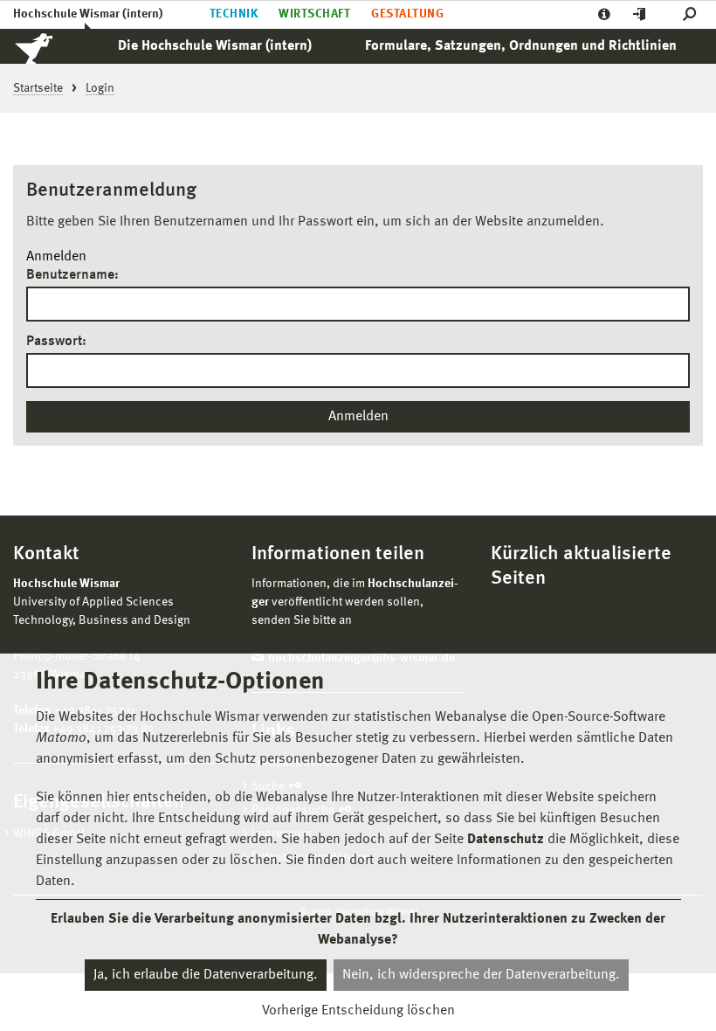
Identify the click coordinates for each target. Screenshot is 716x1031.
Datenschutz (505, 840)
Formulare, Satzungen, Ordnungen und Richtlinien (521, 46)
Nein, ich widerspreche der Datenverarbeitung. (481, 975)
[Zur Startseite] (52, 46)
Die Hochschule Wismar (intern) (215, 46)
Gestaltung (407, 14)
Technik (234, 14)
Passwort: (56, 342)
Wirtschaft (314, 14)
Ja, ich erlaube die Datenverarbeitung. (205, 975)
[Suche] (693, 14)
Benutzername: (72, 275)
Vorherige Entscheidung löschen (358, 1011)
